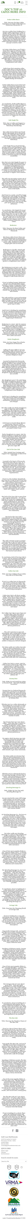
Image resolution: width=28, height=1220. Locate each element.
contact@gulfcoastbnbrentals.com (10, 1145)
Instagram (17, 1130)
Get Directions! (5, 1154)
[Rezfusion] (22, 1167)
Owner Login (4, 1151)
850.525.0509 (4, 1144)
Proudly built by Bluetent (14, 1218)
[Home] (3, 2)
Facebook (12, 1130)
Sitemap (3, 1152)
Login (4, 1218)
